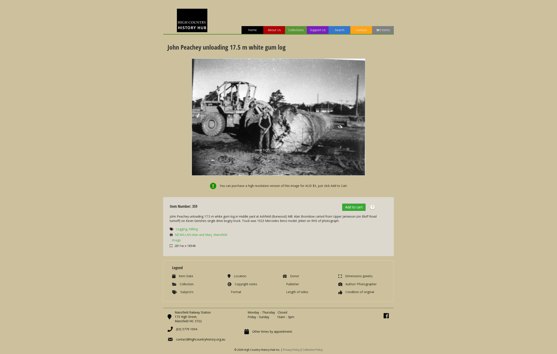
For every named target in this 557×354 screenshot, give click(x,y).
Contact (361, 30)
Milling (193, 229)
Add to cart (354, 207)
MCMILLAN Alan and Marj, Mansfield (201, 235)
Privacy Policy (291, 350)
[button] (372, 207)
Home (252, 30)
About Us (274, 30)
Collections (296, 30)
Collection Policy (312, 350)
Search (339, 30)
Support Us (318, 30)
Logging (181, 229)
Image (176, 240)
